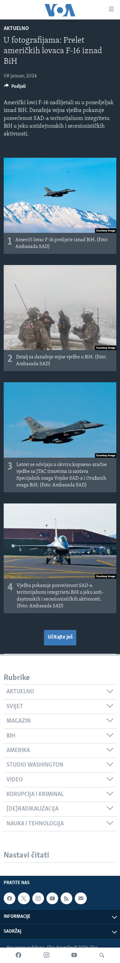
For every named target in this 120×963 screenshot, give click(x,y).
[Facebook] (18, 955)
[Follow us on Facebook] (9, 898)
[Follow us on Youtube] (52, 898)
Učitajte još (60, 637)
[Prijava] (80, 898)
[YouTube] (74, 955)
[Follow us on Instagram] (38, 898)
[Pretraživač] (102, 955)
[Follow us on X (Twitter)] (24, 898)
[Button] (15, 88)
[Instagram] (46, 955)
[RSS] (66, 898)
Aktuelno (16, 29)
